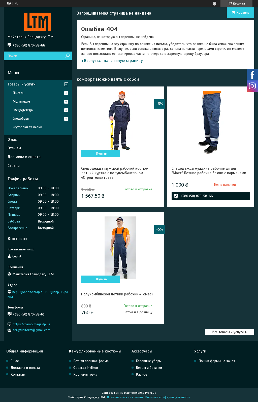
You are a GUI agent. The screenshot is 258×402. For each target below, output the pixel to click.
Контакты (18, 374)
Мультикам (21, 101)
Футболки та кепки (27, 127)
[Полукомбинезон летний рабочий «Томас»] (120, 247)
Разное (141, 374)
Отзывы (14, 148)
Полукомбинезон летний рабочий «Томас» (117, 294)
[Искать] (67, 56)
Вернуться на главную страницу (113, 60)
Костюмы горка (85, 374)
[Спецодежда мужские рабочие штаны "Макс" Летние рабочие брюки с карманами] (211, 122)
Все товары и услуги (228, 332)
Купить (101, 153)
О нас (12, 139)
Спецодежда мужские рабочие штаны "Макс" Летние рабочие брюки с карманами (209, 170)
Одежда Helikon (85, 368)
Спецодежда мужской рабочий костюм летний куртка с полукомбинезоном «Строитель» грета (114, 173)
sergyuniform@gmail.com (31, 330)
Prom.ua (150, 392)
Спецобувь (21, 118)
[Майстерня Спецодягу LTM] (38, 21)
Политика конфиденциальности (167, 397)
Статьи (14, 165)
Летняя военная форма (91, 361)
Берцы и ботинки (149, 368)
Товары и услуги (22, 84)
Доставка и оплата (24, 157)
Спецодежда (23, 110)
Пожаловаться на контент (125, 397)
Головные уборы (149, 361)
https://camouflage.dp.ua (31, 324)
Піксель (18, 93)
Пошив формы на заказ (217, 361)
